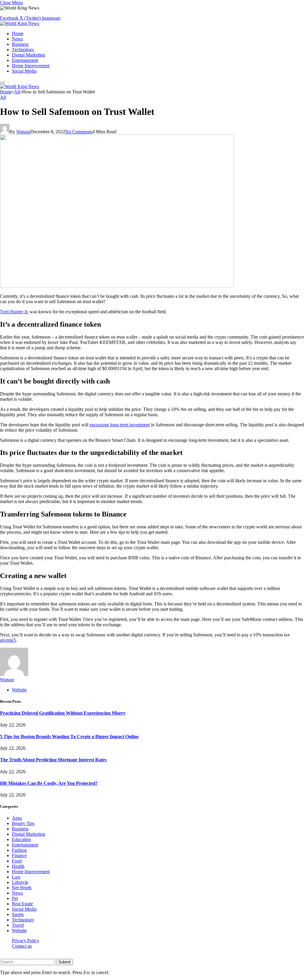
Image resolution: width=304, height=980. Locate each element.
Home (17, 33)
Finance (19, 855)
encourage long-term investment (120, 424)
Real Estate (22, 903)
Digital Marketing (28, 54)
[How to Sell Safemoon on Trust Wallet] (117, 286)
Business (20, 44)
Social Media (24, 70)
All (3, 97)
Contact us (22, 945)
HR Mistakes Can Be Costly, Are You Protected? (49, 783)
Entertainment (25, 60)
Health (18, 866)
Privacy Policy (25, 940)
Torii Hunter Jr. (14, 311)
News (17, 38)
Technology (23, 49)
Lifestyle (20, 882)
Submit (64, 962)
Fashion (19, 850)
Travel (18, 925)
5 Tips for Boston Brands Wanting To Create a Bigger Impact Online (69, 736)
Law (16, 876)
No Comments (78, 131)
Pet (15, 898)
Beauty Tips (23, 823)
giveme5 (8, 640)
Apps (17, 818)
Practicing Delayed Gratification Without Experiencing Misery (63, 713)
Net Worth (21, 887)
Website (19, 930)
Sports (18, 914)
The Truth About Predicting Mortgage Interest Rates (53, 759)
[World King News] (19, 23)
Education (21, 839)
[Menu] (2, 83)
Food (17, 860)
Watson (23, 131)
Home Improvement (31, 65)
